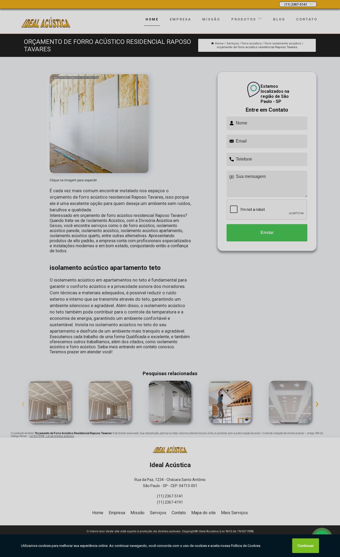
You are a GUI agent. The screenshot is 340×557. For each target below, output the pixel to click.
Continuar (306, 546)
